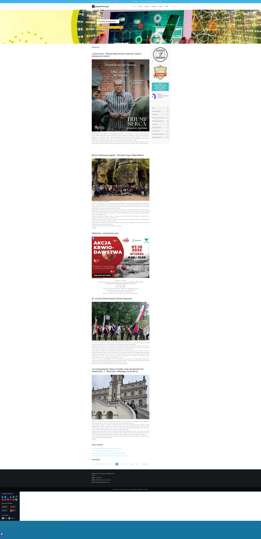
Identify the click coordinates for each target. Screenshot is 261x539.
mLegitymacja (155, 124)
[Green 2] (16, 497)
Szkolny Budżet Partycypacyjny (158, 134)
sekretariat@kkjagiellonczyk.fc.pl (150, 1)
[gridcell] (120, 103)
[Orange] (3, 499)
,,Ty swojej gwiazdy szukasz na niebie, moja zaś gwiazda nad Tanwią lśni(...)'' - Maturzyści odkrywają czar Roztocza (117, 370)
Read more (257, 527)
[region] (130, 27)
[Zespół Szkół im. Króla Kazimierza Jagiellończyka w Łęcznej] (101, 6)
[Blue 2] (8, 497)
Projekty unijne (155, 114)
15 (106, 464)
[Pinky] (6, 499)
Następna (132, 464)
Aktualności (134, 6)
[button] (2, 27)
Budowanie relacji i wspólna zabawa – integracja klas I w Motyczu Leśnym (108, 453)
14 (103, 464)
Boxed (6, 518)
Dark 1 (5, 506)
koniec (137, 464)
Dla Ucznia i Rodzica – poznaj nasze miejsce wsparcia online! (105, 450)
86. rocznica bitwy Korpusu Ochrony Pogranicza (112, 298)
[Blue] (6, 497)
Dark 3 (5, 510)
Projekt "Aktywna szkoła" (156, 127)
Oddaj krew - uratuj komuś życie (105, 233)
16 (108, 464)
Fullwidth (12, 518)
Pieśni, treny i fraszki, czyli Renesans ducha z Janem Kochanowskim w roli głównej (110, 455)
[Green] (14, 497)
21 (122, 464)
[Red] (11, 499)
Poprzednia (98, 464)
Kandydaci (153, 6)
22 (124, 464)
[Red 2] (14, 499)
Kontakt (166, 6)
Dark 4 (13, 510)
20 (119, 464)
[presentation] (151, 110)
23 (127, 464)
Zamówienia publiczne (156, 111)
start (94, 464)
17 (111, 464)
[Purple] (8, 499)
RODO (153, 108)
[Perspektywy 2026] (160, 72)
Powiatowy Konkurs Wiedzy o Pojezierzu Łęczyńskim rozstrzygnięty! (107, 448)
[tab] (160, 108)
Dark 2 (13, 506)
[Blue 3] (11, 497)
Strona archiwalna (155, 130)
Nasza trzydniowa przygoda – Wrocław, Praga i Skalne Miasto (118, 155)
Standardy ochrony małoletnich (158, 117)
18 (114, 464)
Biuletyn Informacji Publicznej (157, 121)
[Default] (3, 497)
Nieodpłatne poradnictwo (157, 137)
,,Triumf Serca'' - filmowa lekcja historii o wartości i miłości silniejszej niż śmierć (116, 54)
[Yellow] (16, 499)
